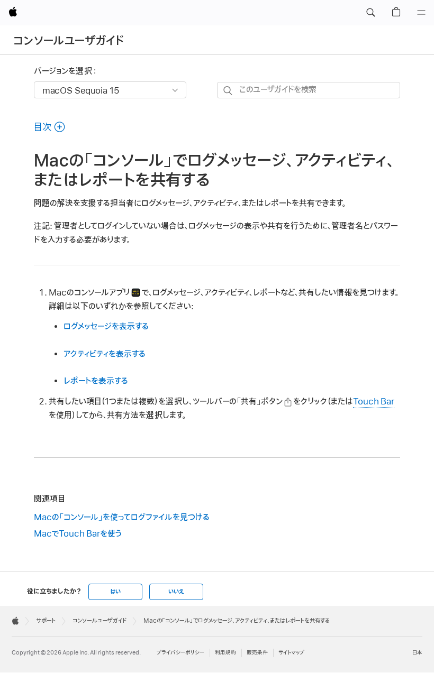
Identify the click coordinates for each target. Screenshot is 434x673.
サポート (46, 620)
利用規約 (225, 652)
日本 (417, 652)
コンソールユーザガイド (68, 41)
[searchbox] (308, 90)
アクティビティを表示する (105, 354)
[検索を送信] (228, 90)
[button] (370, 12)
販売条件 (257, 652)
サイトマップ (291, 652)
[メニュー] (421, 12)
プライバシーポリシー (180, 652)
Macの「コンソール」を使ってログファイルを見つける (122, 517)
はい (115, 591)
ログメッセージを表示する (106, 326)
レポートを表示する (96, 381)
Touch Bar (373, 402)
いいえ (176, 591)
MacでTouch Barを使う (78, 534)
